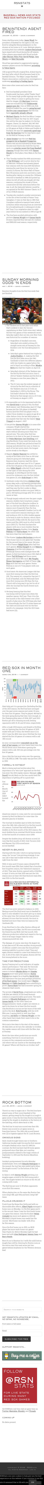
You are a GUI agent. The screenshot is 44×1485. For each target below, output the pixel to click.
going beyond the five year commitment (23, 109)
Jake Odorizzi (8, 57)
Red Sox (32, 139)
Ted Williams (13, 161)
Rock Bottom (16, 1102)
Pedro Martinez (15, 439)
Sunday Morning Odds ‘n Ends (20, 281)
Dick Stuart (26, 477)
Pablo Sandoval (19, 983)
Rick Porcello (21, 1011)
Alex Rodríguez (20, 1234)
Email (4, 1331)
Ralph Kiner (23, 544)
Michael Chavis (12, 116)
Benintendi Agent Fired (21, 30)
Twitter (5, 1411)
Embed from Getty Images (8, 297)
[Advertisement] (22, 247)
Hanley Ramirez (19, 454)
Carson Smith (35, 217)
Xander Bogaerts (13, 529)
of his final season (9, 981)
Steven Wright (19, 217)
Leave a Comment (27, 35)
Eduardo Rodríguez (30, 1164)
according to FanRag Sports (22, 81)
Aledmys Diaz (34, 481)
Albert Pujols (27, 1206)
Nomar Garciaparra (14, 561)
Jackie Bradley (16, 356)
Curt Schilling (28, 439)
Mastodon (13, 1411)
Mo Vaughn (33, 559)
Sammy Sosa (33, 1234)
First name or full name (11, 1324)
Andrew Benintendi (33, 50)
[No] (39, 1483)
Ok (32, 1482)
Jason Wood (29, 40)
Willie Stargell (23, 547)
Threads (32, 1411)
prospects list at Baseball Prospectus (21, 141)
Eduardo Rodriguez (18, 999)
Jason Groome (12, 139)
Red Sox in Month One (21, 669)
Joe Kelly (14, 1016)
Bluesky (21, 1411)
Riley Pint (18, 57)
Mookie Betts (21, 971)
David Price (18, 992)
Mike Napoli (16, 468)
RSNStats (22, 3)
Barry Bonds (7, 1237)
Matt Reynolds (18, 59)
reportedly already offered (21, 113)
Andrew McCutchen (24, 537)
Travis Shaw (22, 531)
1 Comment (23, 674)
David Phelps (28, 57)
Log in (33, 1469)
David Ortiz (14, 404)
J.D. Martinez (24, 101)
